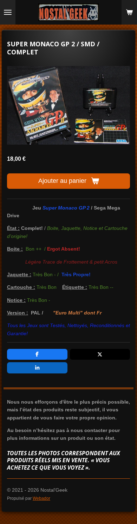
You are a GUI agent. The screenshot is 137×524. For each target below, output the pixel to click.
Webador (41, 498)
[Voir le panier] (129, 12)
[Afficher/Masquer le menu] (7, 12)
